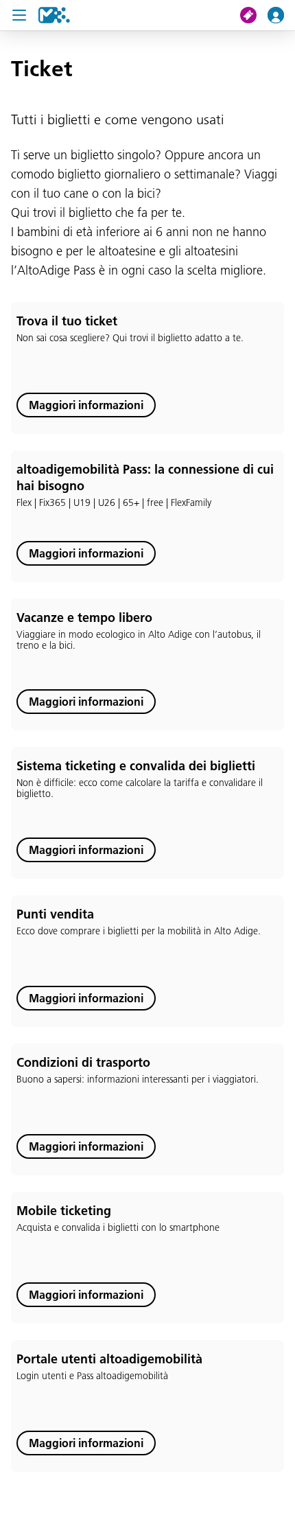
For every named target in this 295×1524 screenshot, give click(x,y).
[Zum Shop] (254, 15)
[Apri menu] (19, 15)
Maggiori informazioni (86, 405)
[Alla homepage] (54, 15)
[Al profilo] (281, 15)
